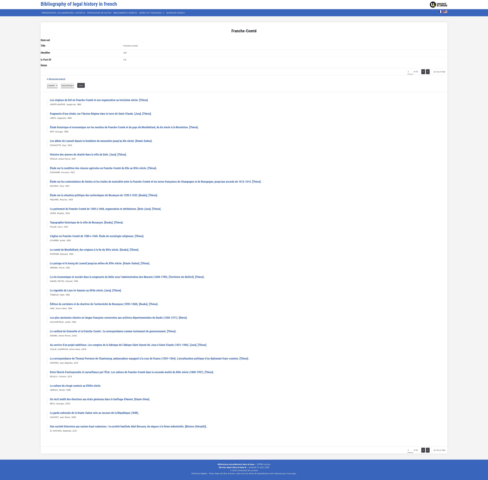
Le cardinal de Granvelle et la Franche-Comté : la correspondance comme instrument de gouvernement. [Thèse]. (113, 331)
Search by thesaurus (150, 13)
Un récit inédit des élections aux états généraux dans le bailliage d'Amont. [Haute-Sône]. (100, 399)
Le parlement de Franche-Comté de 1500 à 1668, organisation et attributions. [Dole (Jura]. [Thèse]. (105, 208)
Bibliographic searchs (125, 13)
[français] (440, 11)
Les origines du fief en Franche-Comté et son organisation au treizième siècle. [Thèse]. (99, 100)
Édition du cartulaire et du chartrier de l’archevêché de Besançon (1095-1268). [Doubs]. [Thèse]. (104, 304)
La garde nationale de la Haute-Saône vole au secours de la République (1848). (94, 412)
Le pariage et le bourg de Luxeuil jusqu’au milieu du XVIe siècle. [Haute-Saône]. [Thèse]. (100, 263)
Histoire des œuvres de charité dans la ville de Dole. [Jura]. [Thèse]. (88, 154)
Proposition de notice (99, 13)
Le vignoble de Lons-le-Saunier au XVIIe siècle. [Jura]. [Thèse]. (86, 290)
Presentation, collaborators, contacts (63, 13)
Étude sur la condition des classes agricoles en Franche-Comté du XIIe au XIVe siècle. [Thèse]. (103, 168)
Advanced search (175, 13)
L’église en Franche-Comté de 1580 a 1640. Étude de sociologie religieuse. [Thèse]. (97, 236)
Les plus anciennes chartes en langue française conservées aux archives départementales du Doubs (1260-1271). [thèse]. (118, 317)
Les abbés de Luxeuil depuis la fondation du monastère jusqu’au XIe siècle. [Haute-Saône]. (101, 141)
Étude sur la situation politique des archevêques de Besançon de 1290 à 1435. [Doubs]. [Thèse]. (104, 195)
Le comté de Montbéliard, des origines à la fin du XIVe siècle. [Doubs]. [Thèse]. (94, 249)
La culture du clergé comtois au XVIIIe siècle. (75, 385)
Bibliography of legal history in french (79, 4)
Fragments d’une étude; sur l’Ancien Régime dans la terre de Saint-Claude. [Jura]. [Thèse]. (101, 113)
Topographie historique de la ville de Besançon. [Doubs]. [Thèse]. (86, 222)
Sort (81, 85)
